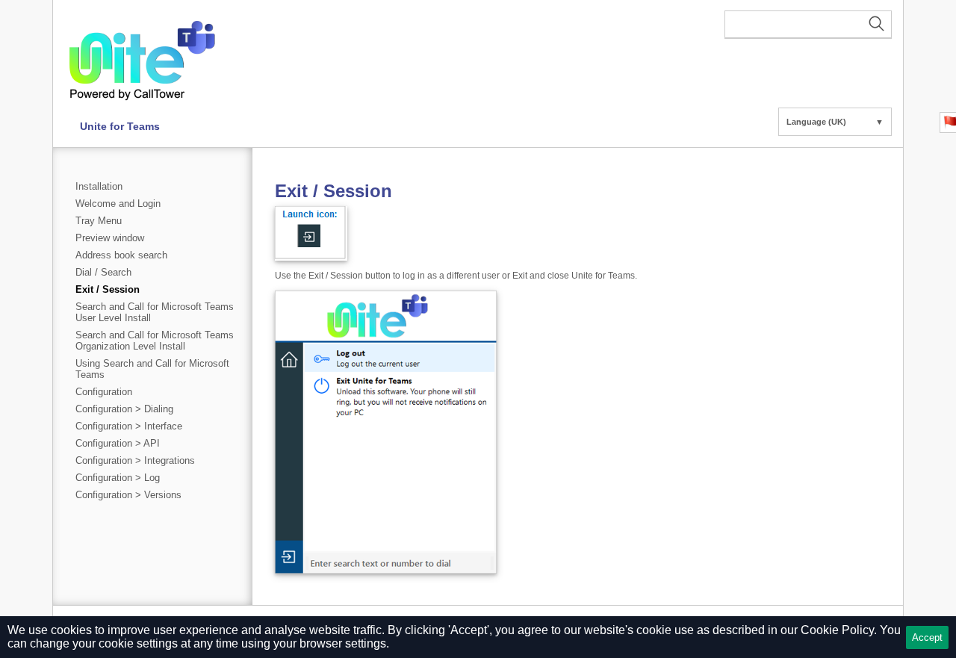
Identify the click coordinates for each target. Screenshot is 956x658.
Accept (927, 637)
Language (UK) (835, 121)
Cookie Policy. (839, 630)
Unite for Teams (120, 126)
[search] (808, 24)
